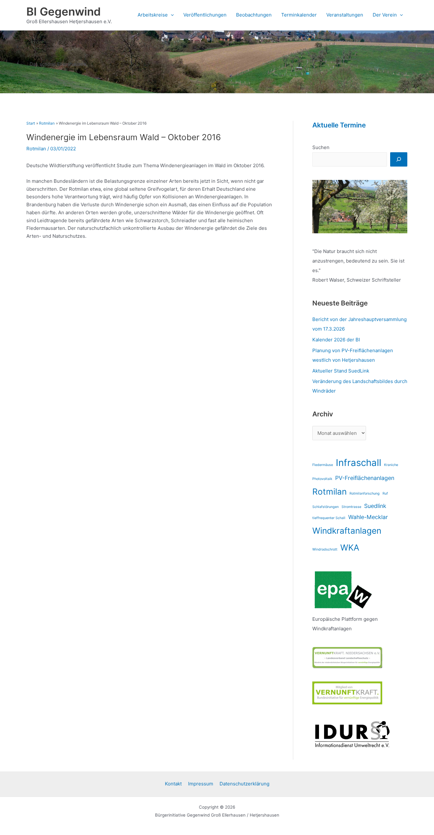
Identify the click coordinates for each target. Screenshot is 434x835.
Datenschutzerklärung (244, 784)
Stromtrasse (351, 507)
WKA (349, 547)
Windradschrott (324, 549)
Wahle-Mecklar (368, 517)
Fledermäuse (322, 465)
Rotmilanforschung (364, 493)
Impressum (200, 784)
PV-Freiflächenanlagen (364, 478)
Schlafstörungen (325, 507)
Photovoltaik (322, 479)
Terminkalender (299, 15)
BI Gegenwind (63, 11)
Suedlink (375, 506)
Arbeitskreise (153, 15)
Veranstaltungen (344, 15)
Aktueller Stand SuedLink (340, 371)
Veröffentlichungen (205, 15)
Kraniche (391, 465)
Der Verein (385, 15)
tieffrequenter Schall (328, 518)
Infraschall (358, 462)
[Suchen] (398, 159)
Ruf (385, 493)
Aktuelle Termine (339, 125)
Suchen (320, 147)
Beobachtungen (254, 15)
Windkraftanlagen (346, 531)
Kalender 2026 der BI (336, 340)
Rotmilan (36, 149)
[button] (171, 15)
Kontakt (173, 784)
